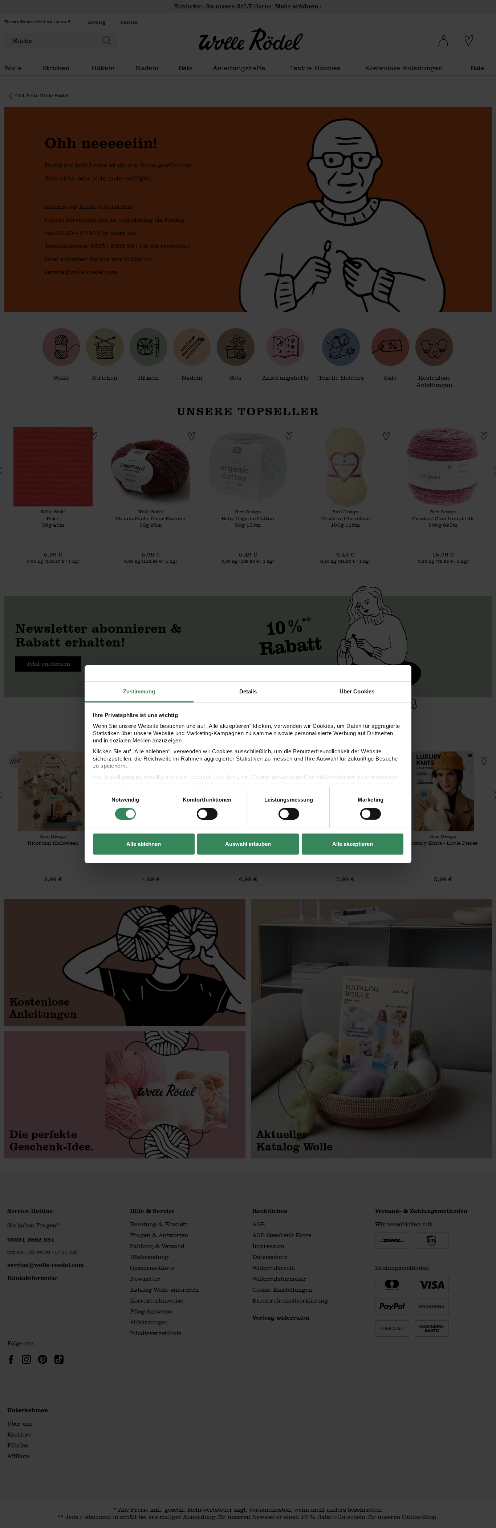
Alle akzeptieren (352, 844)
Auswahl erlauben (248, 844)
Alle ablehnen (143, 844)
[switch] (207, 814)
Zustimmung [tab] (139, 691)
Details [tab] (248, 691)
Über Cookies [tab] (357, 691)
